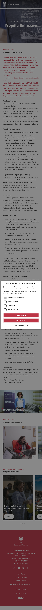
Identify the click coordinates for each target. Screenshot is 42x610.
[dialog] (21, 305)
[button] (21, 325)
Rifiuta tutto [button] (21, 320)
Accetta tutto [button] (21, 315)
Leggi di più (18, 293)
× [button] (38, 283)
